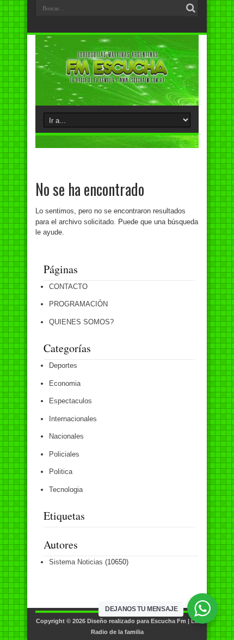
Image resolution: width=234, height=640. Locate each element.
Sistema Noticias (76, 562)
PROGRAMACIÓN (78, 304)
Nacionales (66, 436)
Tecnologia (66, 489)
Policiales (64, 454)
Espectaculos (70, 401)
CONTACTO (68, 286)
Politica (60, 471)
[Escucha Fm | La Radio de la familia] (117, 78)
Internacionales (73, 419)
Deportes (63, 365)
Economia (65, 383)
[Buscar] (190, 8)
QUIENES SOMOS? (81, 322)
